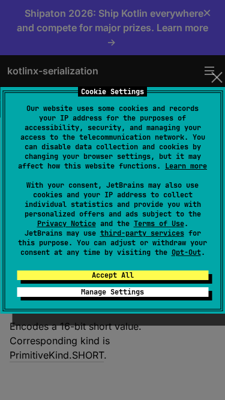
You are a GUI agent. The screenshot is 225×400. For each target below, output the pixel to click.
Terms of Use (159, 223)
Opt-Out (186, 252)
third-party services (142, 233)
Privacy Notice (66, 223)
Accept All (113, 275)
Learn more (186, 166)
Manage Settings (112, 292)
